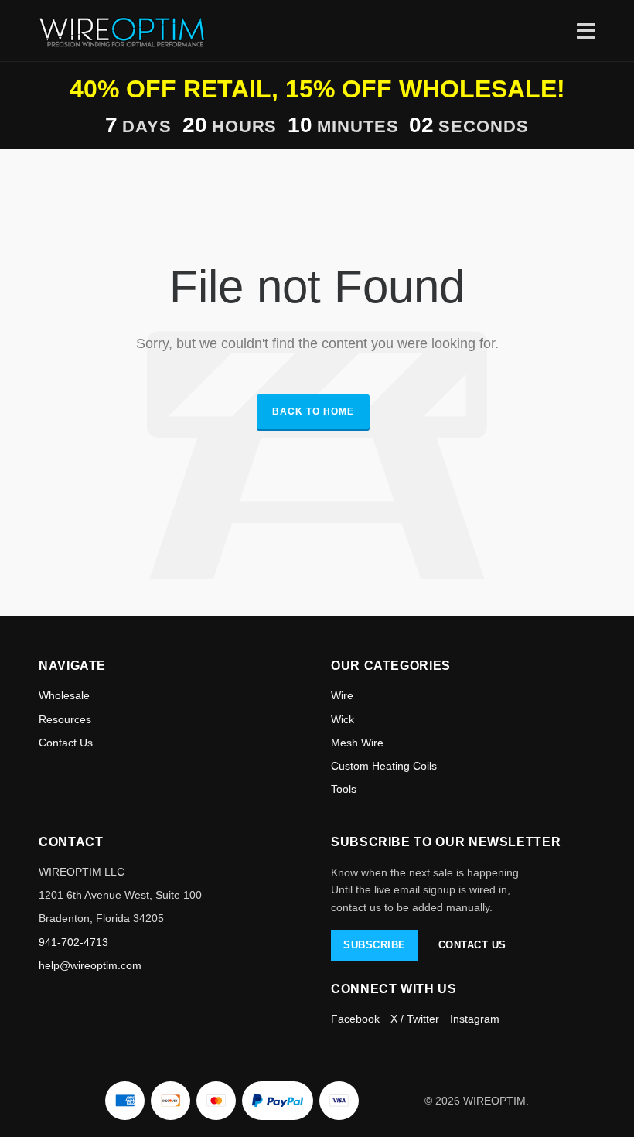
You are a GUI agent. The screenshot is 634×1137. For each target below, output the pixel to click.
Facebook (355, 1018)
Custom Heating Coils (384, 766)
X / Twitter (414, 1018)
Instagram (474, 1018)
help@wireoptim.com (90, 965)
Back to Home (313, 411)
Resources (65, 719)
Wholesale (64, 695)
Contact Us (66, 742)
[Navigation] (586, 30)
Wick (342, 719)
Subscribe (374, 945)
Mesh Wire (357, 742)
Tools (343, 789)
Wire (342, 695)
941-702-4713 (73, 942)
